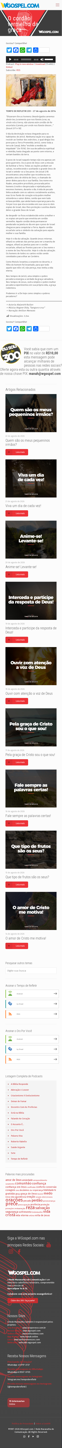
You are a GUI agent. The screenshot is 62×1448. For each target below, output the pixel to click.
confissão (31, 1187)
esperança (38, 1190)
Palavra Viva (16, 1136)
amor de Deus (13, 1180)
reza (30, 1207)
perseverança (49, 1201)
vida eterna (22, 1215)
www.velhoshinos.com (32, 1333)
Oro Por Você (17, 1130)
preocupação (24, 1205)
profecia (35, 1204)
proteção (45, 1204)
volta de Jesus (42, 1215)
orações (14, 1200)
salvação (42, 1208)
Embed (9, 67)
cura (17, 1190)
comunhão (23, 1183)
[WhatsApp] (24, 1436)
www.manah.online (29, 1336)
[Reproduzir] (10, 59)
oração (31, 1196)
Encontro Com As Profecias (24, 1107)
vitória (31, 1215)
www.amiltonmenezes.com (27, 1339)
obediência (20, 1196)
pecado (27, 1200)
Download (40, 64)
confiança (39, 1183)
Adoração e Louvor (20, 1090)
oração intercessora (44, 1197)
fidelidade (48, 1190)
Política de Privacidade (23, 1423)
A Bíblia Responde (19, 1084)
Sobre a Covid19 (42, 1423)
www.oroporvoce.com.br (34, 1327)
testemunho (37, 1212)
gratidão (10, 1193)
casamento (10, 1184)
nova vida (9, 1197)
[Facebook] (29, 1436)
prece (11, 1204)
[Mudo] (42, 59)
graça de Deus (29, 1193)
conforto (40, 1187)
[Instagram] (38, 1436)
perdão (37, 1200)
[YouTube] (33, 1436)
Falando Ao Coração (20, 1118)
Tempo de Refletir (19, 1159)
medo (48, 1193)
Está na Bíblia (17, 1113)
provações (9, 1208)
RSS (18, 70)
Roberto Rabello (19, 1141)
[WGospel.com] (20, 5)
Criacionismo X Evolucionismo (25, 1095)
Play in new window (24, 64)
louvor (40, 1194)
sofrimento (25, 1211)
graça (18, 1194)
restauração (20, 1208)
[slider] (49, 59)
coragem (10, 1190)
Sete (13, 1153)
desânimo (24, 1190)
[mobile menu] (57, 5)
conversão (51, 1187)
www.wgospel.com (32, 1330)
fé (55, 1190)
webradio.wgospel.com (30, 1342)
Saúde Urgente (18, 1147)
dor (31, 1190)
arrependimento (40, 1180)
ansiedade (27, 1180)
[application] (31, 59)
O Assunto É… (17, 1124)
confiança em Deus (16, 1186)
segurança (11, 1211)
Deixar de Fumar (18, 1101)
